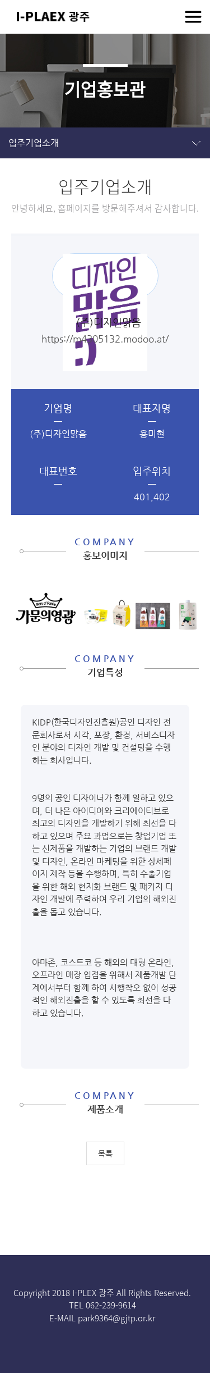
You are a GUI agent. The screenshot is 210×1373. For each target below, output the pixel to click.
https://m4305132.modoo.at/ (105, 338)
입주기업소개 (33, 143)
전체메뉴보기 (193, 17)
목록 (105, 1153)
